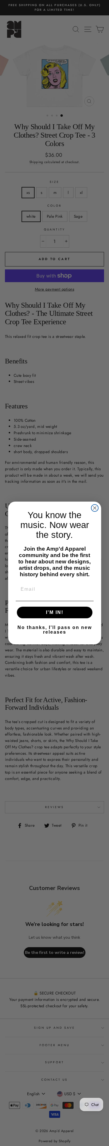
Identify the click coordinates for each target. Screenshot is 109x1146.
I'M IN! (54, 612)
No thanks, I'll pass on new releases (54, 630)
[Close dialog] (94, 507)
